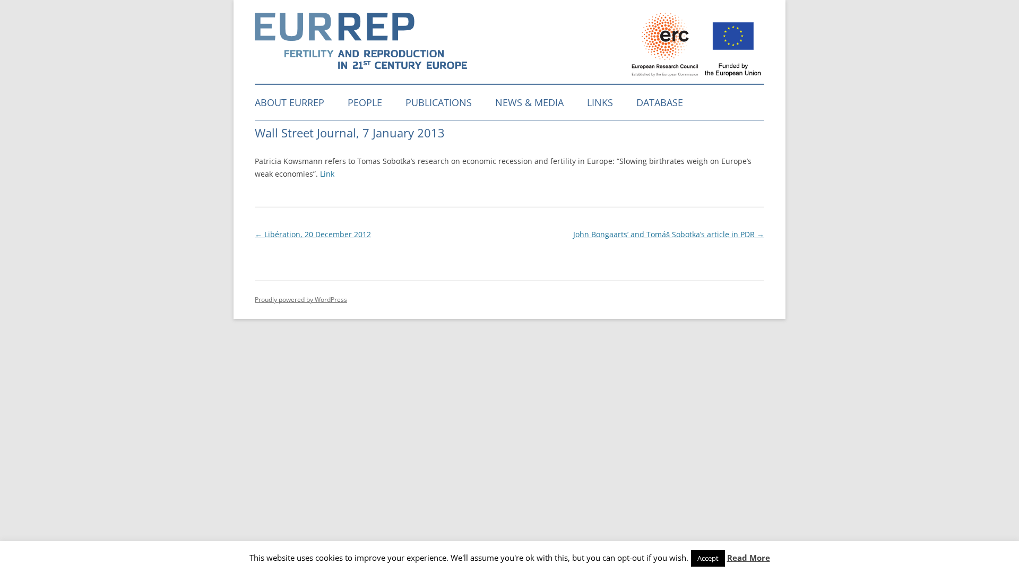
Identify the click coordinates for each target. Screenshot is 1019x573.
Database (659, 102)
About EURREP (289, 102)
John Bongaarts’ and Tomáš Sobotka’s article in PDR (668, 234)
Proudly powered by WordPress (301, 299)
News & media (529, 102)
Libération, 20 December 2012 (313, 234)
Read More (748, 557)
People (365, 102)
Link (327, 174)
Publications (438, 102)
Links (600, 102)
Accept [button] (708, 558)
